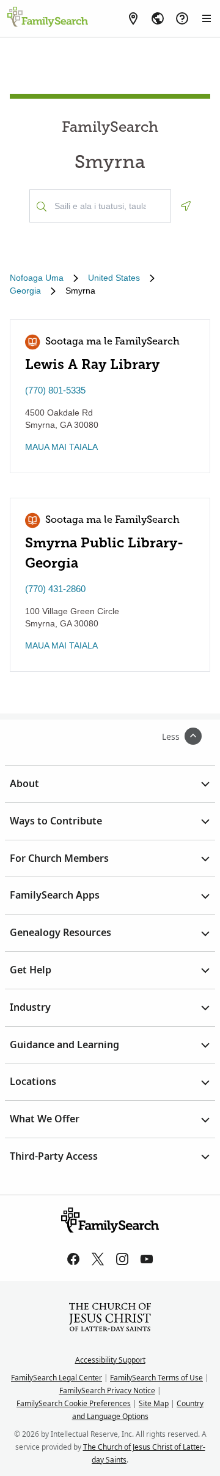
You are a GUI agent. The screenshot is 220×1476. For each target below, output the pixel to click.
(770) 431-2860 (55, 589)
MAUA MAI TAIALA (61, 447)
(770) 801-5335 (55, 390)
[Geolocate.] (186, 206)
